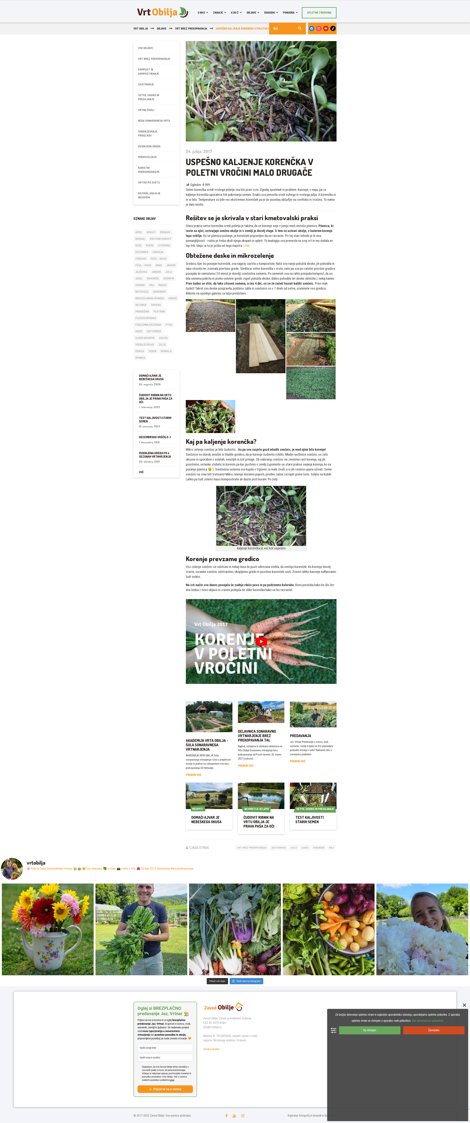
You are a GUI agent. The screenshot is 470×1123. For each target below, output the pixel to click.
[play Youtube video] (261, 641)
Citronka (164, 245)
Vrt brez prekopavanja (251, 847)
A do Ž (234, 12)
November (159, 291)
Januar (156, 271)
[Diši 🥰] (422, 929)
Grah (159, 265)
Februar (140, 258)
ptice (169, 324)
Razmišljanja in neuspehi (149, 195)
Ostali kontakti (211, 1049)
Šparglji (166, 351)
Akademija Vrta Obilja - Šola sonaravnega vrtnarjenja (207, 745)
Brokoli (140, 238)
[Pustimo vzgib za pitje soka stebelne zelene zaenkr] (141, 929)
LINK (247, 246)
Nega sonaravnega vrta (154, 120)
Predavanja (300, 735)
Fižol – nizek (159, 258)
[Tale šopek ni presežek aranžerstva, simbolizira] (48, 929)
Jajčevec (141, 271)
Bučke (150, 245)
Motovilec (142, 291)
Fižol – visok (143, 265)
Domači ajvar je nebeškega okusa (206, 819)
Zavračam (433, 1030)
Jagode (171, 265)
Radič (138, 331)
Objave (251, 12)
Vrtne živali (146, 110)
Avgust (151, 232)
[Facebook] (311, 28)
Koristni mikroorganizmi (148, 170)
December (141, 252)
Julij (293, 847)
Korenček (318, 847)
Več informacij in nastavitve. (428, 1020)
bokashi (165, 232)
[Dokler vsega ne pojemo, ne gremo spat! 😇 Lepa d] (235, 929)
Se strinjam (369, 1030)
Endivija (158, 252)
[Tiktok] (333, 28)
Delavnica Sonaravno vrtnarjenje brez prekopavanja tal (257, 735)
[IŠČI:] (287, 28)
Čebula (139, 351)
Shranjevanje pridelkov (147, 133)
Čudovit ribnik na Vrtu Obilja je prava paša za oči (258, 821)
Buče (138, 245)
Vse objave (145, 48)
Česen (152, 351)
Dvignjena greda (149, 146)
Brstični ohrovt (160, 238)
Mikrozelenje (147, 157)
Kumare (140, 285)
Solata (163, 337)
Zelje (162, 344)
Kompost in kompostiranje (148, 71)
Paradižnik (142, 311)
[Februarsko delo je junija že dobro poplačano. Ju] (329, 929)
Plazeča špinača (145, 318)
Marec (162, 285)
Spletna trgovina (319, 12)
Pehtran (159, 311)
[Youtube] (326, 28)
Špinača (140, 357)
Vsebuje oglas (144, 344)
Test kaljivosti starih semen (309, 819)
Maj (331, 847)
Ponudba (288, 12)
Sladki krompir (145, 337)
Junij (304, 847)
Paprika (156, 304)
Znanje (218, 12)
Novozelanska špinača (149, 298)
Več (141, 472)
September (154, 331)
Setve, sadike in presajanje (148, 97)
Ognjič (172, 298)
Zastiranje (279, 847)
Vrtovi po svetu (149, 182)
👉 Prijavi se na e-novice (165, 1089)
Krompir (168, 278)
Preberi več (193, 775)
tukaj (171, 1080)
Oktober (141, 304)
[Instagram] (318, 28)
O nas (201, 12)
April (138, 232)
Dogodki (269, 12)
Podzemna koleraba (148, 324)
